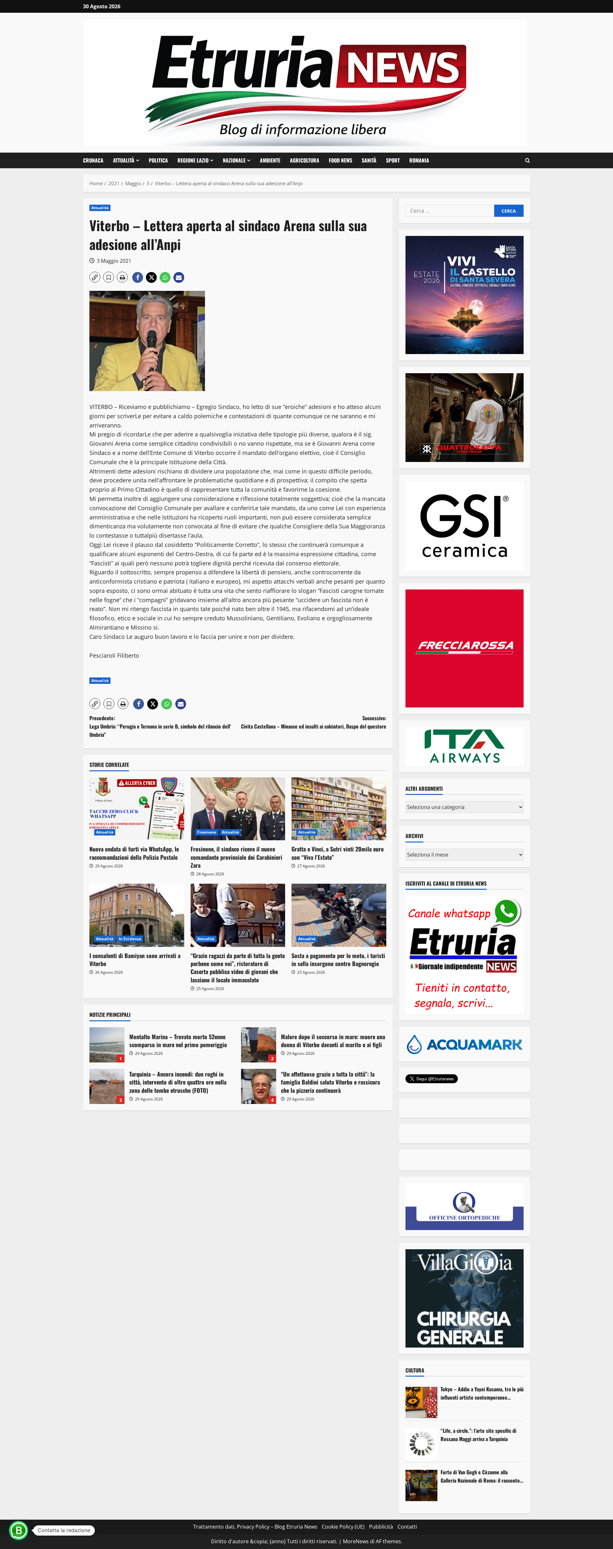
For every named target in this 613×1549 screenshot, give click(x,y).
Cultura (414, 1370)
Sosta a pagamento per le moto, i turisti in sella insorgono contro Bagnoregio (338, 959)
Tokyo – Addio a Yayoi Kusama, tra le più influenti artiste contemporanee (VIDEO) (482, 1393)
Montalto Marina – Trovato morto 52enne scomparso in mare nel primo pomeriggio (107, 1044)
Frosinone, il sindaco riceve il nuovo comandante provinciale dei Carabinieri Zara (236, 857)
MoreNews (356, 1541)
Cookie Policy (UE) (343, 1526)
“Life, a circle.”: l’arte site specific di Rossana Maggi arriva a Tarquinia (478, 1435)
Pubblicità (381, 1526)
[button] (527, 161)
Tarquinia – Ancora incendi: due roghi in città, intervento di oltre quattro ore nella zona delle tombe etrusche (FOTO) (107, 1086)
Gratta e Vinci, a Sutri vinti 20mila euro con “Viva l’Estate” (337, 853)
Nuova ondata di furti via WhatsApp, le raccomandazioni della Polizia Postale (134, 853)
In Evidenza (130, 938)
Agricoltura (304, 160)
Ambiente (270, 160)
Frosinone (206, 832)
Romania (419, 160)
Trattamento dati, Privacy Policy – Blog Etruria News (255, 1526)
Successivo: (313, 722)
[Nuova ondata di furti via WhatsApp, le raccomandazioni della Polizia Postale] (136, 809)
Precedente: (160, 726)
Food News (340, 160)
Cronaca (93, 160)
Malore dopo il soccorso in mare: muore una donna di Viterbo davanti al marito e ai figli (258, 1044)
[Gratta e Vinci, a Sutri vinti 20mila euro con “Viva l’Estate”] (338, 809)
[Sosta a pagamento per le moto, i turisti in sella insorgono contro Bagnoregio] (338, 915)
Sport (393, 160)
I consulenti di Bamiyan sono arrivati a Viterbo (134, 959)
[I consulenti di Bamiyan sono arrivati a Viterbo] (136, 915)
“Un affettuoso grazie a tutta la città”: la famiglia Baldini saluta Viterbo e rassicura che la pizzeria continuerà (258, 1086)
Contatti (407, 1526)
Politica (158, 160)
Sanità (369, 160)
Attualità (123, 160)
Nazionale (234, 160)
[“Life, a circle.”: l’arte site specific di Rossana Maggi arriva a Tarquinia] (421, 1444)
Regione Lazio (193, 160)
